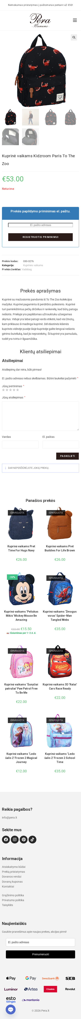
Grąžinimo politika (13, 895)
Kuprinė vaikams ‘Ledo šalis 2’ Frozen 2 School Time (59, 758)
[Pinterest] (24, 839)
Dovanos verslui (11, 876)
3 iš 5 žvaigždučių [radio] (10, 390)
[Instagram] (15, 839)
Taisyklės (7, 905)
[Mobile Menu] (75, 20)
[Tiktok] (32, 839)
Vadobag (27, 269)
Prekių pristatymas (13, 871)
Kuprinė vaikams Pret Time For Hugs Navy (21, 548)
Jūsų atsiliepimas (13, 397)
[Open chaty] (11, 1006)
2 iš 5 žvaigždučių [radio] (7, 390)
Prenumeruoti (40, 954)
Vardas (6, 436)
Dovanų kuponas (12, 881)
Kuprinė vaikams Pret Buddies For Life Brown (60, 548)
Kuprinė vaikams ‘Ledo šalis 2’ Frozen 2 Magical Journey (21, 758)
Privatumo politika (13, 900)
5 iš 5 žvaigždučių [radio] (17, 390)
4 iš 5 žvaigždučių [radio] (14, 390)
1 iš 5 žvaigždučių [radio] (3, 390)
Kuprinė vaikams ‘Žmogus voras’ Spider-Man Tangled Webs (60, 615)
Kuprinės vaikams (33, 265)
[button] (74, 37)
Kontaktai (8, 886)
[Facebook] (6, 839)
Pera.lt (45, 1010)
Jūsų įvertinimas (13, 386)
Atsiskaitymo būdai (13, 866)
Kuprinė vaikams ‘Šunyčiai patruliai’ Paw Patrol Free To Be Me (21, 688)
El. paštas (48, 436)
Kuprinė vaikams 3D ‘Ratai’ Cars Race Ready (60, 686)
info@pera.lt (9, 817)
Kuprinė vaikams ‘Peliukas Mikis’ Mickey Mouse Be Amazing (21, 615)
